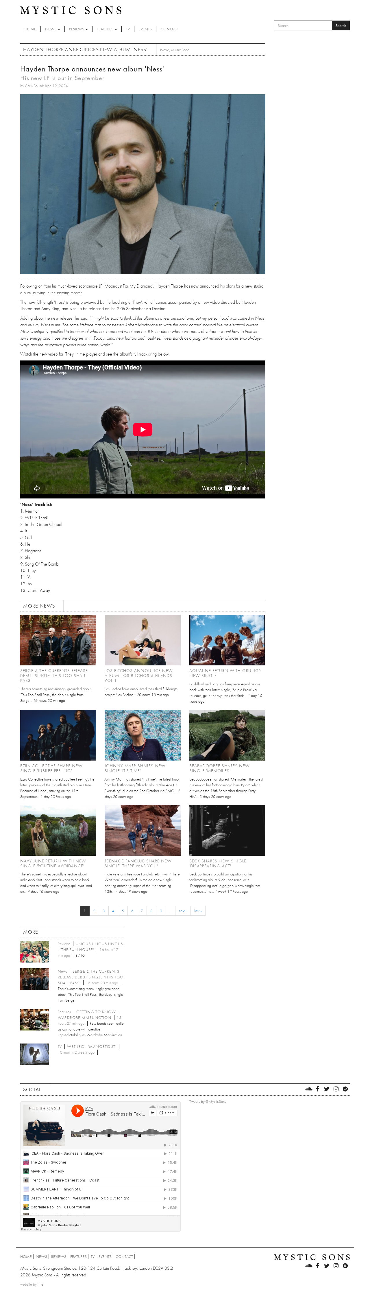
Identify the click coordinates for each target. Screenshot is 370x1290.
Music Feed (180, 49)
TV (128, 29)
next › (183, 910)
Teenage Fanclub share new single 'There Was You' (138, 863)
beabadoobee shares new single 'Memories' (219, 768)
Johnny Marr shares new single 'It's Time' (135, 768)
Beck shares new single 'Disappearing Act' (217, 863)
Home (30, 29)
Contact (169, 29)
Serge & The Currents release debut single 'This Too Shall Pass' (54, 675)
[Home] (70, 9)
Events (145, 29)
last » (198, 910)
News (51, 29)
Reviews (77, 29)
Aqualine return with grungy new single (225, 673)
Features (105, 29)
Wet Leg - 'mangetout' (91, 1046)
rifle (40, 1284)
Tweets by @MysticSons (207, 1101)
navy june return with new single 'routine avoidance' (53, 863)
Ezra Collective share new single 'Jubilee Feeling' (51, 768)
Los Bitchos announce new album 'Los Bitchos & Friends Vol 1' (139, 675)
